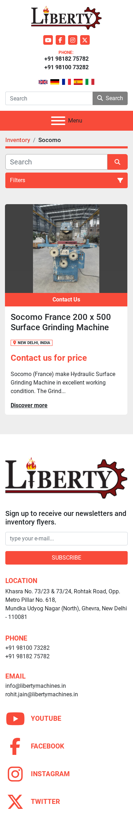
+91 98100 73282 (66, 67)
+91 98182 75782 (66, 58)
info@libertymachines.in (35, 685)
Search (114, 98)
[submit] (117, 162)
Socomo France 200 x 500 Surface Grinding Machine (61, 322)
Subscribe (66, 557)
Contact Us (66, 299)
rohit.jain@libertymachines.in (41, 694)
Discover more (29, 405)
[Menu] (58, 120)
